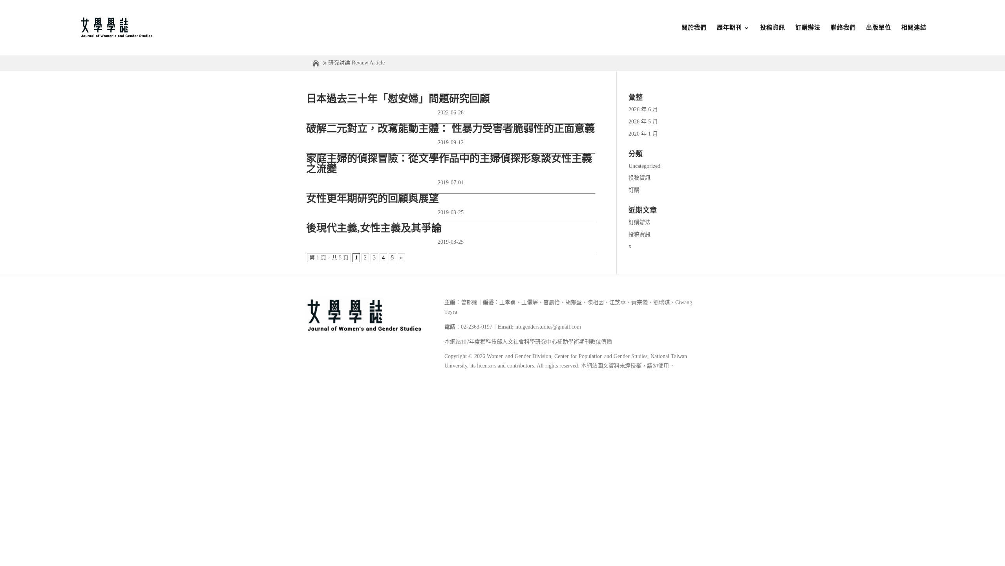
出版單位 (878, 27)
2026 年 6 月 (643, 109)
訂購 (634, 190)
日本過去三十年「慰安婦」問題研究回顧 (398, 99)
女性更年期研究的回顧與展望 (372, 198)
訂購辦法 (807, 27)
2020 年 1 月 (643, 134)
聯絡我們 (843, 27)
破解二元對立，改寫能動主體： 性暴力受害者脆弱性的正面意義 (450, 128)
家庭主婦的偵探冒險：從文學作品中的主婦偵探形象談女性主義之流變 (449, 164)
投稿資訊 (772, 27)
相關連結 (913, 27)
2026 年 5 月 (643, 122)
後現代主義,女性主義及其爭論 (374, 228)
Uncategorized (644, 166)
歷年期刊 (729, 27)
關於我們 (694, 27)
